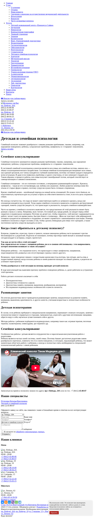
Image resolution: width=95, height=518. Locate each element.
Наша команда (17, 12)
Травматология (17, 65)
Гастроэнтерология (19, 45)
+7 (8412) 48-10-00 (8, 468)
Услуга (27, 422)
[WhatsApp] (16, 502)
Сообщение (27, 429)
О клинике (15, 7)
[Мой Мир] (9, 502)
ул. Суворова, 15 (8, 119)
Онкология (15, 85)
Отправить (6, 434)
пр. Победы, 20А (8, 105)
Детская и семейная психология (24, 54)
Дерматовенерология (20, 76)
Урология (15, 61)
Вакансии (15, 19)
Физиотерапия (17, 43)
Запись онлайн (7, 149)
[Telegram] (19, 502)
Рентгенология (17, 50)
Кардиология (16, 87)
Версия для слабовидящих (14, 98)
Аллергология (17, 74)
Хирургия (15, 56)
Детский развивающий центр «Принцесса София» (32, 25)
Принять (54, 513)
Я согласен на (24, 432)
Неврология (16, 30)
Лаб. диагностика (18, 83)
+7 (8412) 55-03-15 (8, 481)
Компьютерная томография (22, 32)
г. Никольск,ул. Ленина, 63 (7, 126)
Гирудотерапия (17, 63)
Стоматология (17, 52)
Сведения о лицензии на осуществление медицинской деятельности (40, 14)
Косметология (17, 39)
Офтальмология (17, 47)
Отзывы (14, 10)
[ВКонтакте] (2, 502)
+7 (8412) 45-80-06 (8, 456)
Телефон (28, 420)
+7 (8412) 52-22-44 (8, 479)
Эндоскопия (16, 81)
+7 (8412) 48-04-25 (8, 470)
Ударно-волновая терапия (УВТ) (24, 72)
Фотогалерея (16, 16)
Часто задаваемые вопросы (22, 21)
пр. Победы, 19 (7, 112)
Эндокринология (18, 79)
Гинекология (16, 70)
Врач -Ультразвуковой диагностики (26, 41)
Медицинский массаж (20, 59)
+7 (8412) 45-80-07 (8, 459)
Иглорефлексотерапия (20, 67)
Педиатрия (15, 27)
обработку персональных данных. (30, 432)
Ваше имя (28, 417)
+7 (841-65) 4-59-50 (9, 497)
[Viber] (12, 502)
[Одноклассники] (5, 502)
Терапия (14, 36)
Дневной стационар (19, 34)
